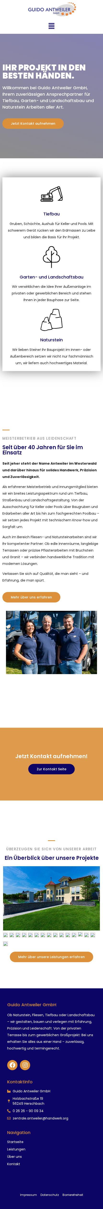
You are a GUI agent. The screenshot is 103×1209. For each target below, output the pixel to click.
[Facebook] (12, 1065)
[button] (51, 27)
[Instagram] (25, 1065)
